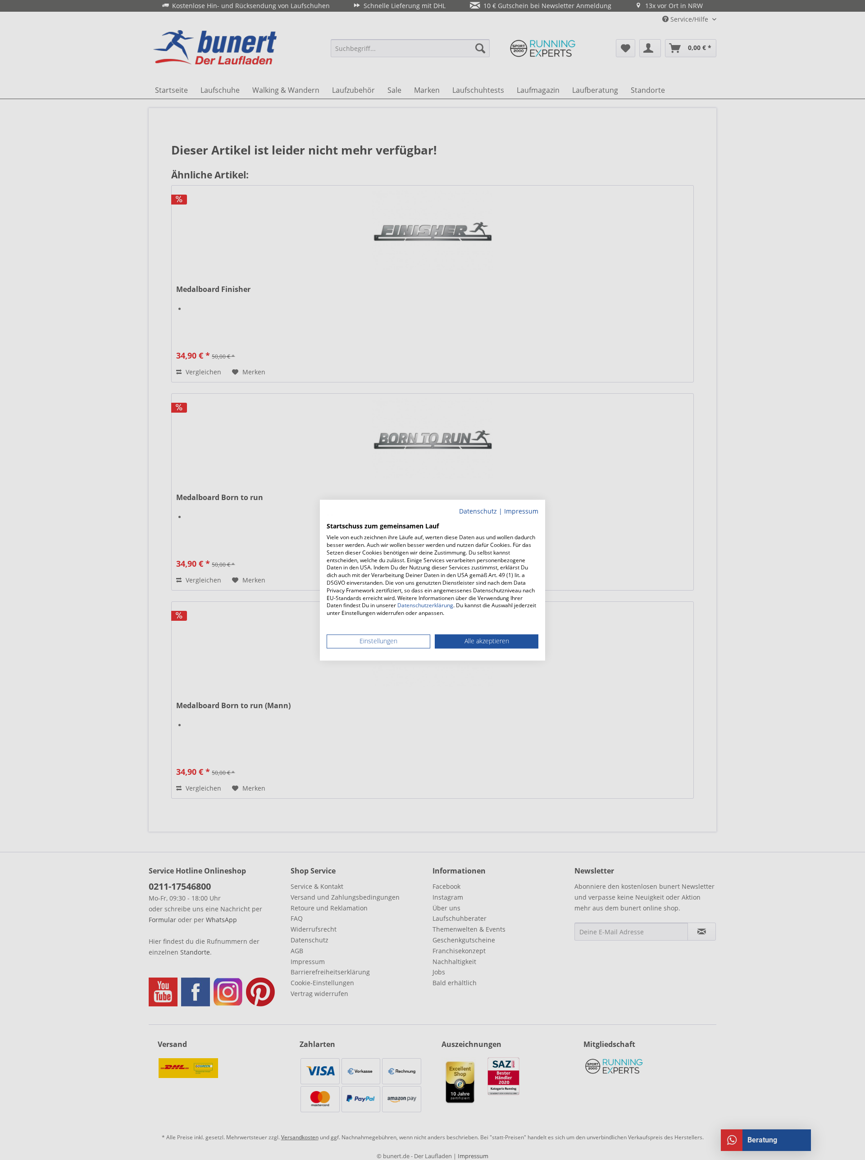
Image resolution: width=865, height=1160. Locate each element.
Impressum (521, 511)
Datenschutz (478, 511)
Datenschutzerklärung (425, 606)
